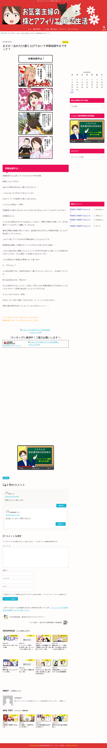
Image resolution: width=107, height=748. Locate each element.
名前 (5, 570)
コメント (6, 546)
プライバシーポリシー (73, 29)
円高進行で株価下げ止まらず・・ (81, 209)
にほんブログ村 (35, 332)
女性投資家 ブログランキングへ (12, 345)
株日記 (7, 478)
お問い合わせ (53, 29)
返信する (61, 505)
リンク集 (46, 29)
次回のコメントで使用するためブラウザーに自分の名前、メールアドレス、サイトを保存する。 (35, 594)
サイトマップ (62, 29)
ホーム (30, 29)
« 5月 (71, 92)
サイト (5, 586)
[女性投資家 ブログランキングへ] (9, 343)
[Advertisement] (36, 371)
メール (6, 578)
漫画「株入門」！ (37, 29)
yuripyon (18, 698)
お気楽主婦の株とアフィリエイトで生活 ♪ (52, 745)
